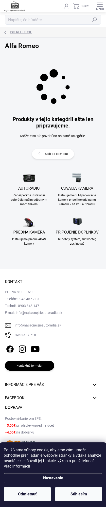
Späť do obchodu (56, 154)
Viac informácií (17, 466)
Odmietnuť (27, 494)
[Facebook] (9, 348)
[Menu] (100, 6)
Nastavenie (53, 478)
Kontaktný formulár (30, 365)
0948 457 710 (25, 335)
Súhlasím (79, 494)
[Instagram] (21, 348)
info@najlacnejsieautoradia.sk (38, 325)
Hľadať (94, 19)
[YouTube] (35, 348)
